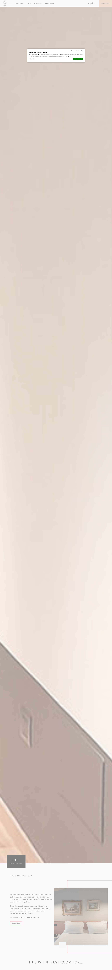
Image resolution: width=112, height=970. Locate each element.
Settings (32, 59)
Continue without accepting (77, 50)
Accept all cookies (78, 59)
